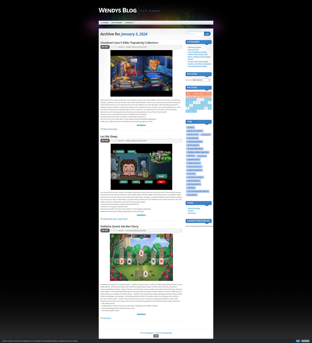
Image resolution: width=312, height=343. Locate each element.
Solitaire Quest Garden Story (119, 226)
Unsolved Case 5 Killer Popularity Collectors (129, 43)
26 (202, 108)
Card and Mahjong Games (136, 230)
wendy (121, 47)
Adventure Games (194, 47)
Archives (189, 80)
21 (210, 105)
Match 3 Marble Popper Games (199, 57)
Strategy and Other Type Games (199, 64)
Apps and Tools (193, 49)
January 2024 (198, 93)
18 (198, 105)
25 (198, 108)
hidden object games (110, 129)
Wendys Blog (118, 10)
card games (107, 318)
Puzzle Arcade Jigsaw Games (198, 61)
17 (195, 105)
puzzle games (122, 219)
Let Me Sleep (108, 136)
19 (202, 105)
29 (187, 111)
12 (202, 102)
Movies (190, 59)
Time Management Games (197, 66)
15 (187, 105)
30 (191, 111)
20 (206, 105)
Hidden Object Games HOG (136, 47)
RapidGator (141, 125)
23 (191, 108)
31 (195, 111)
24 (195, 108)
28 (210, 108)
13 (206, 102)
